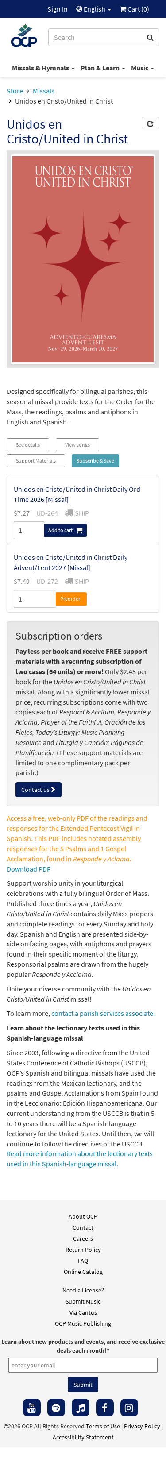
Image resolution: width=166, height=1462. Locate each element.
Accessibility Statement (83, 1437)
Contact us (35, 790)
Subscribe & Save (95, 460)
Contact (83, 1227)
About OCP (83, 1216)
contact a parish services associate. (103, 1013)
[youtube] (32, 1407)
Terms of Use (103, 1426)
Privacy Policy (142, 1426)
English (94, 8)
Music (140, 67)
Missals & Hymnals (41, 67)
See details (28, 444)
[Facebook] (105, 1407)
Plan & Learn (101, 67)
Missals (43, 90)
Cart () (137, 8)
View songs (77, 444)
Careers (83, 1238)
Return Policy (83, 1250)
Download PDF (28, 868)
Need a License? (83, 1290)
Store (15, 90)
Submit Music (83, 1301)
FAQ (83, 1261)
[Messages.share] (150, 123)
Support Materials (36, 460)
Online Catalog (83, 1272)
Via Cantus (83, 1312)
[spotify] (56, 1407)
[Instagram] (129, 1407)
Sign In (57, 8)
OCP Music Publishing (83, 1323)
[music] (80, 1407)
